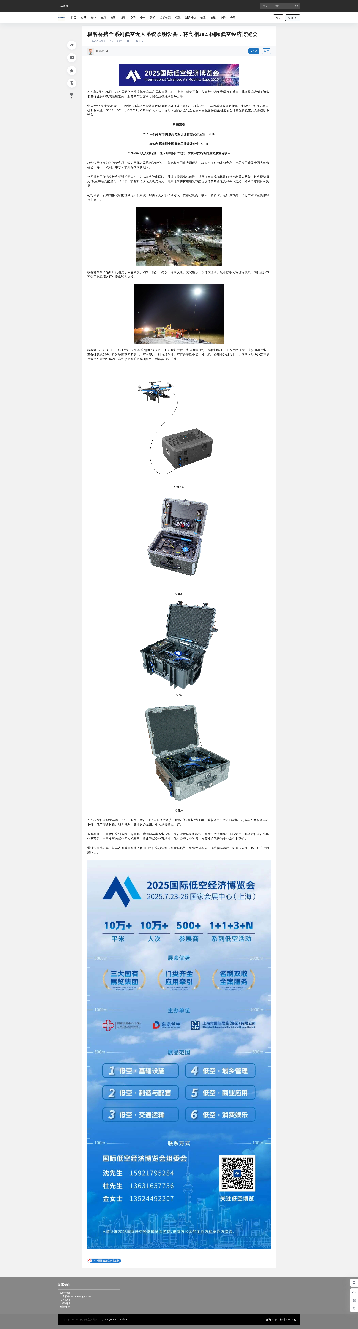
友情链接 (65, 1306)
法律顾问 (65, 1303)
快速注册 (292, 17)
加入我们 (65, 1299)
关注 (255, 51)
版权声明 (65, 1293)
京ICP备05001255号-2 (114, 1319)
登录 (278, 17)
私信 (266, 51)
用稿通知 (63, 6)
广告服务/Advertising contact (76, 1296)
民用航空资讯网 (88, 1319)
